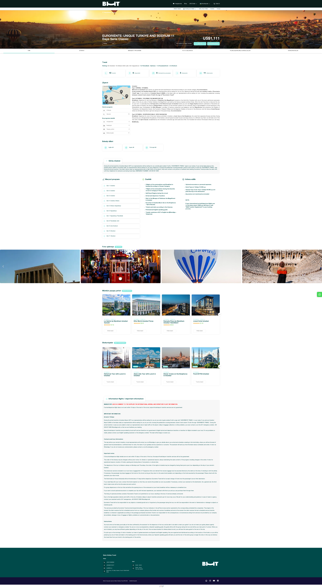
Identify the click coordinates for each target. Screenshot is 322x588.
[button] (1, 51)
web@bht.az (109, 568)
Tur (29, 50)
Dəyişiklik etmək (213, 43)
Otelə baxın (110, 331)
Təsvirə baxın (110, 382)
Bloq (185, 3)
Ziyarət (81, 50)
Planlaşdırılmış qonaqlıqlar (240, 50)
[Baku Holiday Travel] (210, 564)
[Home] (206, 581)
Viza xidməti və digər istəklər (184, 43)
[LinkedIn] (218, 581)
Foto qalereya (187, 50)
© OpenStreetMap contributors (110, 86)
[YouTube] (214, 581)
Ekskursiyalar (293, 50)
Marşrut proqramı (134, 50)
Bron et (200, 43)
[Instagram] (210, 581)
